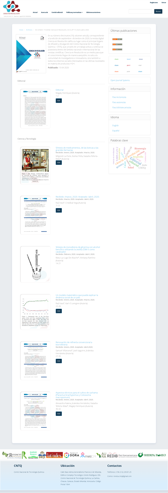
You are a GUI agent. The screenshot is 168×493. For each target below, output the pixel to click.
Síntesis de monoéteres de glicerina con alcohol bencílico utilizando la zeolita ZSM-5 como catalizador (78, 250)
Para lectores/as (119, 97)
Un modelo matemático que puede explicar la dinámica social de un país (77, 297)
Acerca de (44, 12)
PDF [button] (58, 100)
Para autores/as (119, 102)
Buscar (158, 11)
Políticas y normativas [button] (73, 12)
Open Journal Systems (120, 80)
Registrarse (154, 2)
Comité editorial (57, 12)
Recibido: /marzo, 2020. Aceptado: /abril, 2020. (77, 197)
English (115, 125)
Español (115, 130)
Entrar (164, 2)
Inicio (21, 30)
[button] (114, 59)
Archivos (29, 30)
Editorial (59, 89)
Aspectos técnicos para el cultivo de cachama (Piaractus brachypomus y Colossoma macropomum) (77, 396)
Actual (35, 12)
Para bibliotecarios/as (121, 107)
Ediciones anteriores (93, 12)
